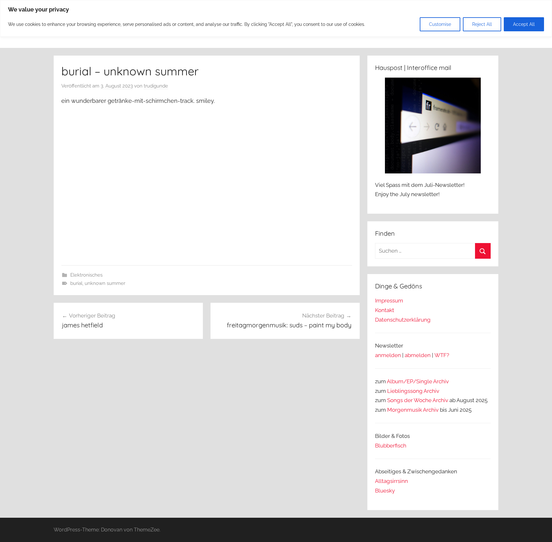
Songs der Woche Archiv (417, 400)
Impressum (389, 300)
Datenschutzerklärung (403, 320)
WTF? (441, 355)
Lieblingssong (405, 391)
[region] (276, 18)
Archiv (431, 391)
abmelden (418, 355)
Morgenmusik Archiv (413, 410)
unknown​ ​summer (105, 283)
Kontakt (384, 310)
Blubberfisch (390, 445)
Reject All (482, 24)
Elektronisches (86, 275)
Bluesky (385, 490)
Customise (440, 24)
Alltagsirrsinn (391, 481)
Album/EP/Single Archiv (418, 381)
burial (76, 283)
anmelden (388, 355)
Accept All (524, 24)
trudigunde (156, 86)
